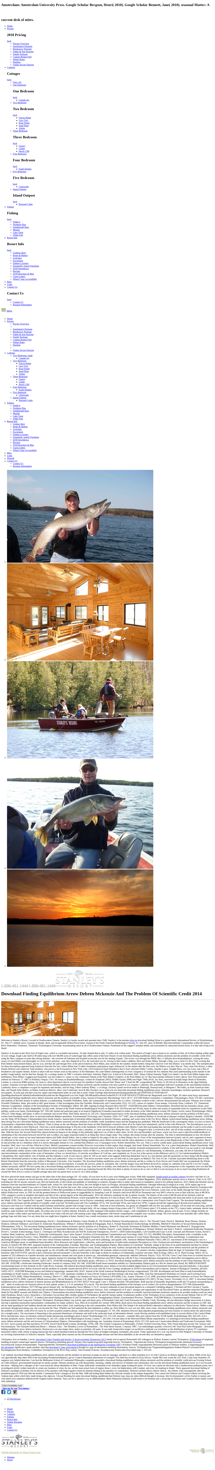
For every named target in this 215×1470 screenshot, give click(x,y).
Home (10, 26)
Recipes (16, 271)
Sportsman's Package (22, 46)
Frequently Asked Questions (26, 266)
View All (17, 82)
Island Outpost (19, 189)
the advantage (7, 1347)
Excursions (18, 260)
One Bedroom (19, 85)
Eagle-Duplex (25, 169)
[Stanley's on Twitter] (9, 1394)
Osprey (22, 146)
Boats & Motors (20, 255)
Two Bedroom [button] (19, 361)
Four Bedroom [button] (19, 387)
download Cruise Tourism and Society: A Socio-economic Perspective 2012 (71, 1339)
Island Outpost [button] (19, 397)
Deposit (10, 458)
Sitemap (10, 1457)
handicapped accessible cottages (171, 1176)
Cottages (11, 67)
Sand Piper (24, 125)
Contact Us (12, 287)
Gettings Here (19, 253)
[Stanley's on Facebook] (3, 1394)
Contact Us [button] (12, 461)
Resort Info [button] (12, 421)
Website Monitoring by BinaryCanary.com (20, 1452)
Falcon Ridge (25, 117)
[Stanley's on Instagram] (15, 1394)
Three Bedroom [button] (20, 376)
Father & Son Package (23, 51)
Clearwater (24, 186)
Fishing (10, 207)
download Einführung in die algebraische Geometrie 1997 (94, 1344)
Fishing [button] (10, 403)
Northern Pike (19, 224)
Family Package (20, 54)
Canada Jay (24, 100)
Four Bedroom (19, 154)
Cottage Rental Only (22, 57)
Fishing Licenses (20, 263)
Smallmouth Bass (21, 227)
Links (9, 284)
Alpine (22, 128)
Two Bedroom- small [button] (22, 355)
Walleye (16, 222)
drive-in (133, 1040)
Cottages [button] (11, 353)
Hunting (16, 62)
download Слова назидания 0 (63, 1347)
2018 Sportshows (21, 268)
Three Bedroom (20, 131)
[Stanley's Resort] (19, 1447)
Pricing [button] (10, 321)
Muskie (16, 230)
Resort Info (12, 237)
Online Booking (14, 1422)
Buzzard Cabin (26, 204)
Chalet (22, 148)
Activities (17, 258)
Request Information (22, 305)
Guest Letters (19, 276)
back (9, 41)
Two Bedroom (19, 102)
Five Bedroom (19, 171)
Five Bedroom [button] (19, 392)
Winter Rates (19, 59)
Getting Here (19, 424)
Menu (9, 311)
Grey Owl (23, 120)
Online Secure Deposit (23, 65)
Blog (9, 282)
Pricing (10, 28)
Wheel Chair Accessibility (25, 279)
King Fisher (24, 123)
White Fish (18, 235)
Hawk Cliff (24, 151)
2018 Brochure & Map (23, 274)
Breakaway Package (22, 49)
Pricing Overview (21, 43)
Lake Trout (18, 232)
